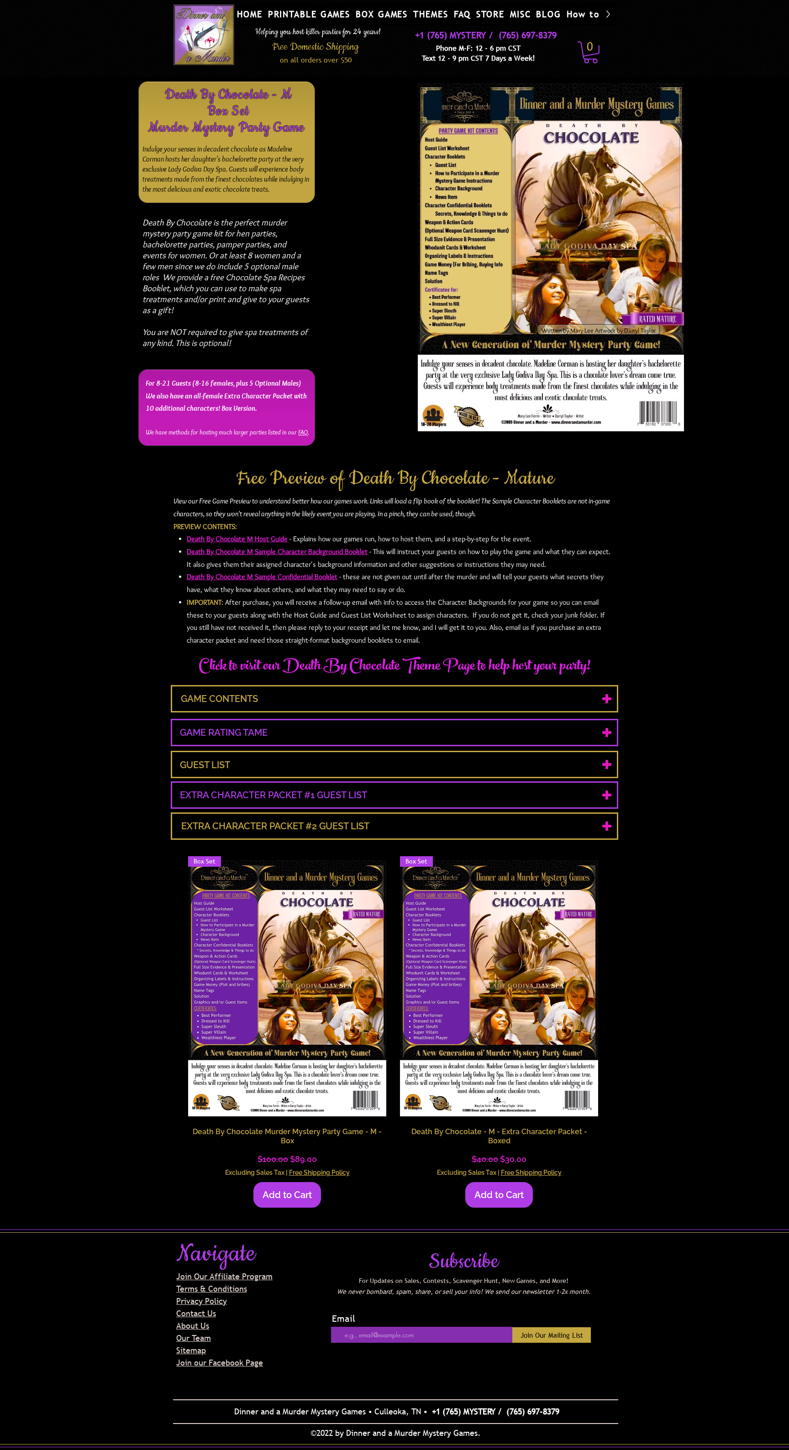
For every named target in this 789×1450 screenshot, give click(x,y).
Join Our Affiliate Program (224, 1276)
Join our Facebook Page (219, 1362)
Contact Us (196, 1313)
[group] (393, 1032)
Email (343, 1318)
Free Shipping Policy (319, 1172)
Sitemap (191, 1350)
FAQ (303, 432)
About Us (192, 1325)
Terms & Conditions (211, 1288)
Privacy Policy (201, 1301)
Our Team (193, 1338)
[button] (309, 14)
